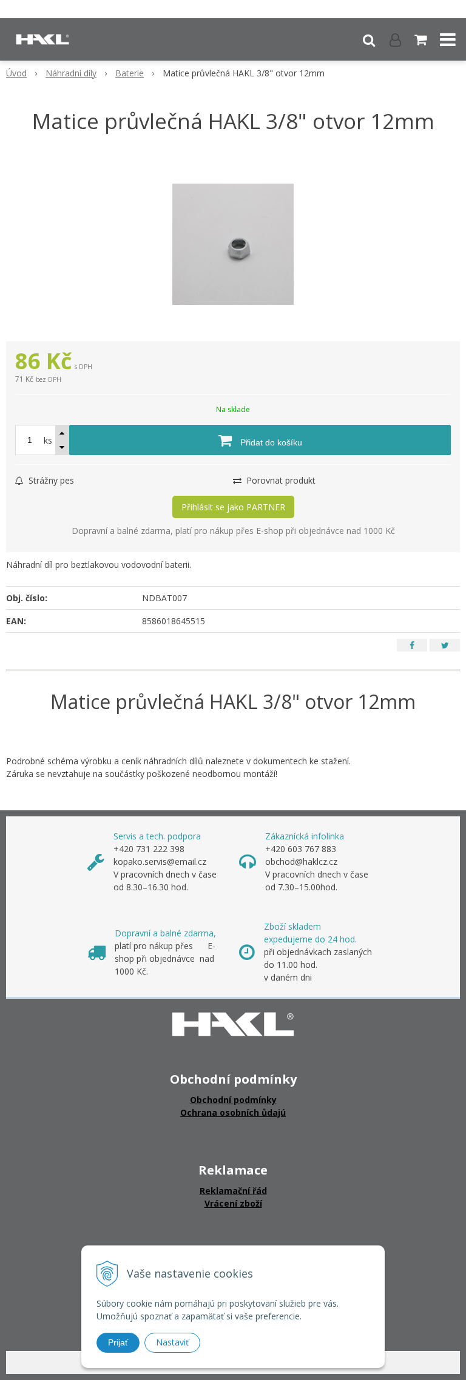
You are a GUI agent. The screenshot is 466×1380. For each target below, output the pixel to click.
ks (48, 440)
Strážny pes (50, 480)
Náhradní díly (71, 73)
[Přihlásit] (395, 39)
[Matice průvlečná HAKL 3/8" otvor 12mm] (233, 244)
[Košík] (422, 39)
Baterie (129, 73)
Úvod (16, 73)
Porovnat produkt (280, 480)
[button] (369, 39)
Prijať (118, 1342)
